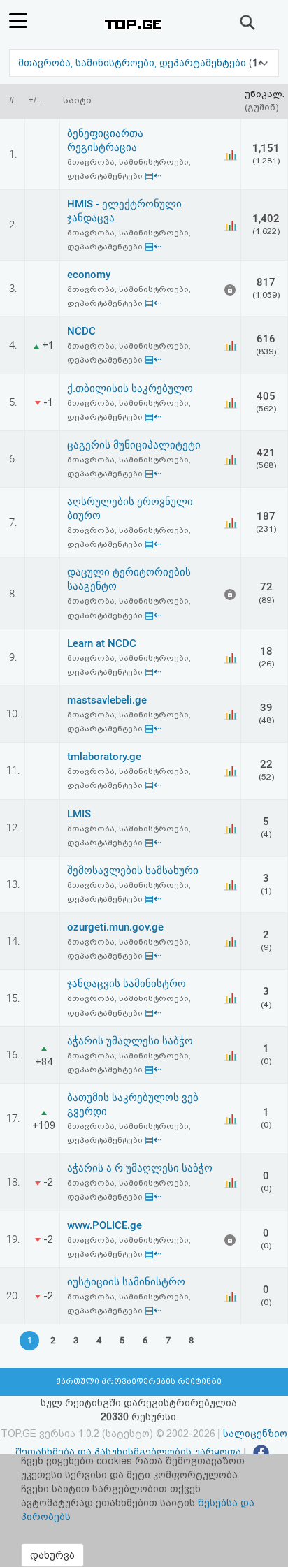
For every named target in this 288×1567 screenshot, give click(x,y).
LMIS (79, 814)
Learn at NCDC (101, 643)
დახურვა (52, 1555)
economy (88, 274)
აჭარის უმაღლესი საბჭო (130, 1041)
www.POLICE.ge (104, 1225)
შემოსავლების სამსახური (133, 870)
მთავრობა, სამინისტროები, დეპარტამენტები (133, 62)
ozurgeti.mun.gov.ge (115, 927)
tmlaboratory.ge (104, 756)
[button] (144, 63)
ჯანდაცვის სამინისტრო (126, 983)
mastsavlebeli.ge (107, 700)
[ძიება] (248, 22)
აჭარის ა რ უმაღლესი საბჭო (140, 1168)
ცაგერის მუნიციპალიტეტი (134, 445)
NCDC (81, 331)
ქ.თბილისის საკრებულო (130, 388)
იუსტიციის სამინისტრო (126, 1282)
